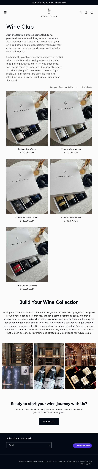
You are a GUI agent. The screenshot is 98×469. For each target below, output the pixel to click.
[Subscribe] (48, 445)
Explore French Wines (27, 285)
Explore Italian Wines (71, 217)
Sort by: (53, 87)
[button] (5, 12)
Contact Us (48, 421)
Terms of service (86, 461)
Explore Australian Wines (26, 217)
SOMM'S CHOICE (31, 461)
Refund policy (60, 461)
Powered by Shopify (45, 461)
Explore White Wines (71, 149)
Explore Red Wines (27, 149)
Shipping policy (86, 464)
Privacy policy (72, 461)
